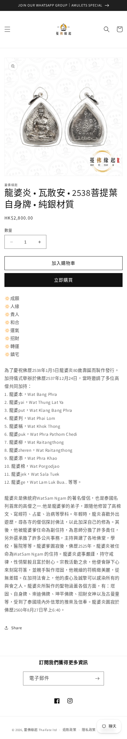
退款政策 (69, 730)
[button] (7, 29)
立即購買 (63, 280)
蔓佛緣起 (31, 730)
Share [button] (16, 627)
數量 (8, 230)
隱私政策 (89, 730)
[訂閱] (97, 678)
